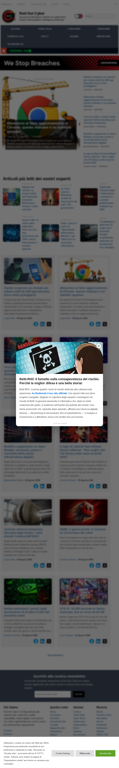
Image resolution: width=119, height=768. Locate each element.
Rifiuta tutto (85, 753)
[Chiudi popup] (98, 346)
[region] (59, 752)
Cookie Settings (63, 753)
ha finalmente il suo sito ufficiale (49, 393)
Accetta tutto (105, 753)
